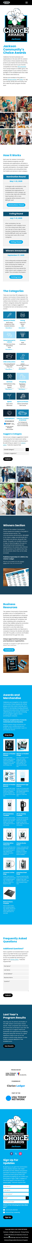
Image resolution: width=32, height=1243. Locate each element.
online (21, 79)
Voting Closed (16, 242)
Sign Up (8, 1217)
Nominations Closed (16, 205)
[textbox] (14, 449)
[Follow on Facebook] (11, 1153)
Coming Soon (16, 277)
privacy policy (15, 959)
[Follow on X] (16, 1153)
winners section (12, 79)
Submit (8, 459)
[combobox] (16, 449)
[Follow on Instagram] (20, 1153)
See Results (9, 1046)
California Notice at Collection (13, 1234)
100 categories (22, 67)
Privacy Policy (25, 1232)
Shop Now (8, 735)
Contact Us (9, 650)
